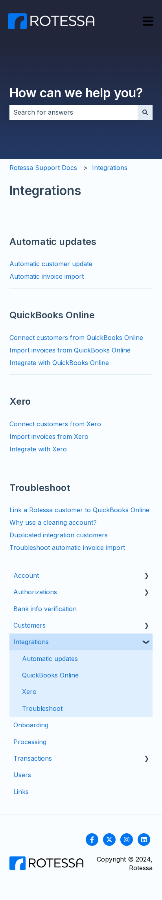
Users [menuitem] (22, 775)
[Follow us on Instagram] (126, 839)
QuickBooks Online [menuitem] (50, 675)
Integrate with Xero (38, 449)
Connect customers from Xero (55, 424)
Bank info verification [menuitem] (45, 609)
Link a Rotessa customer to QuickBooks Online (79, 510)
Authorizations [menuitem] (35, 592)
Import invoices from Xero (48, 436)
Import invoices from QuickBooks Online (70, 350)
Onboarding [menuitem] (30, 725)
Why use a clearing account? (53, 522)
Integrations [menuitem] (31, 642)
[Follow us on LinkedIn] (144, 839)
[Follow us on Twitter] (109, 839)
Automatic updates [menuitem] (50, 659)
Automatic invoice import (46, 276)
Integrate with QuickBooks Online (59, 363)
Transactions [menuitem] (32, 758)
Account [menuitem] (26, 575)
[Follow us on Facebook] (92, 839)
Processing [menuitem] (29, 742)
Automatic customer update (50, 264)
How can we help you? (76, 92)
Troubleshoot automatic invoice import (67, 547)
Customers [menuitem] (29, 625)
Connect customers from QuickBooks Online (76, 337)
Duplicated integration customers (58, 535)
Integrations (109, 168)
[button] (146, 576)
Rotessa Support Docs (43, 168)
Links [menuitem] (21, 792)
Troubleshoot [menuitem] (42, 708)
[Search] (145, 112)
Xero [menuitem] (29, 692)
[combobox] (73, 112)
